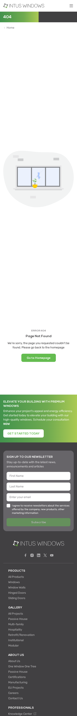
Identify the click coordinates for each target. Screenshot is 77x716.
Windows (14, 582)
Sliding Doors (16, 598)
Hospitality (15, 629)
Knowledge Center (20, 714)
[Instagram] (32, 555)
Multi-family (16, 624)
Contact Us (15, 698)
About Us (14, 661)
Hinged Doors (17, 593)
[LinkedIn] (38, 555)
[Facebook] (25, 555)
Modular (13, 645)
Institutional (16, 640)
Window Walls (16, 587)
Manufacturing (17, 682)
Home (10, 27)
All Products (16, 577)
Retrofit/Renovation (21, 635)
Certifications (17, 677)
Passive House (18, 619)
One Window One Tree (22, 666)
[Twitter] (45, 555)
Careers (13, 693)
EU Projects (16, 687)
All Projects (15, 613)
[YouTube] (51, 555)
